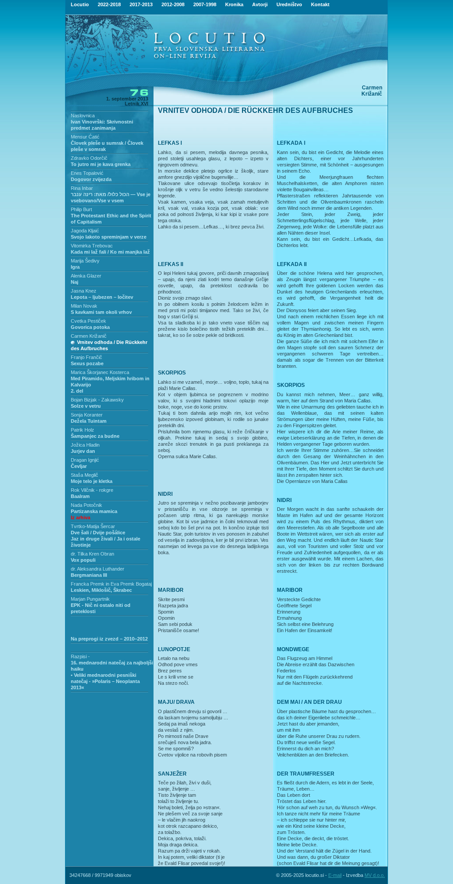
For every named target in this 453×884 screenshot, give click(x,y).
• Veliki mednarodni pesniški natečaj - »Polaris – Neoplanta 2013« (105, 681)
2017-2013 (141, 4)
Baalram (80, 496)
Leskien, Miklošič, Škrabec (101, 590)
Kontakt (320, 4)
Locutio (80, 4)
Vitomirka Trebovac (92, 245)
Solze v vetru (86, 406)
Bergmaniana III (89, 575)
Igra (75, 267)
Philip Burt (81, 209)
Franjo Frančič (86, 357)
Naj (74, 282)
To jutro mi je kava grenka (101, 164)
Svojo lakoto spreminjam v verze (108, 236)
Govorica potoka (90, 327)
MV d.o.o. (375, 875)
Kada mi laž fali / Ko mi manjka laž (110, 252)
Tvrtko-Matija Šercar (93, 526)
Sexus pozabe (87, 363)
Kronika (234, 4)
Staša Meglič (84, 475)
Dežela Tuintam (89, 421)
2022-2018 (109, 4)
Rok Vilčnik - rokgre (92, 490)
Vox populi (83, 560)
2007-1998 (204, 4)
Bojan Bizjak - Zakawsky (97, 399)
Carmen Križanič (89, 336)
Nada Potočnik (86, 505)
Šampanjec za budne (95, 436)
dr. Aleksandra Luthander (97, 568)
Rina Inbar (82, 188)
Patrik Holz (82, 429)
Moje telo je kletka (91, 481)
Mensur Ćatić (85, 136)
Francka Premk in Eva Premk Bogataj (111, 584)
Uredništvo (289, 4)
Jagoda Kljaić (85, 230)
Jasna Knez (83, 290)
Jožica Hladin (85, 445)
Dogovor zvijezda (91, 179)
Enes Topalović (87, 173)
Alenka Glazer (86, 275)
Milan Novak (84, 306)
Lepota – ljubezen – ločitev (102, 297)
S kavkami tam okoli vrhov (101, 312)
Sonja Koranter (87, 414)
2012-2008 (172, 4)
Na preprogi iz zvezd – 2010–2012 (109, 638)
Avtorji (260, 4)
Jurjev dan (83, 451)
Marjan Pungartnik (90, 599)
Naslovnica (83, 115)
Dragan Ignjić (85, 460)
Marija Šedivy (85, 260)
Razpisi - (80, 656)
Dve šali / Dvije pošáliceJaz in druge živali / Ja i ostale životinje (105, 539)
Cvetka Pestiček (88, 321)
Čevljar (79, 466)
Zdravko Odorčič (89, 158)
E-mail (335, 875)
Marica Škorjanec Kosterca (100, 372)
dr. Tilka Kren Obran (92, 553)
